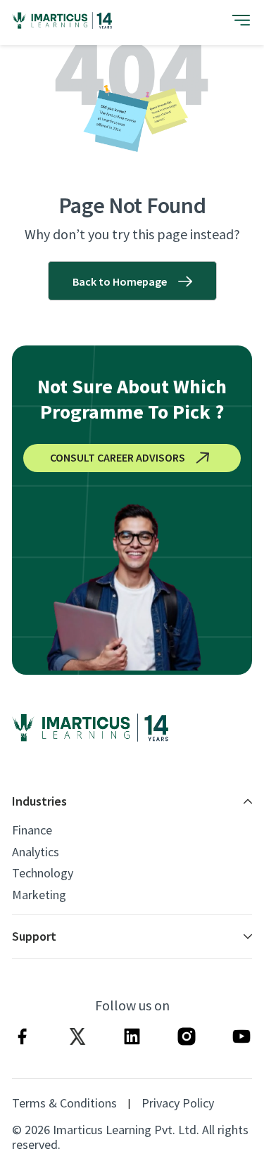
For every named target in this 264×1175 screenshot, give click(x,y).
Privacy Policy (178, 1103)
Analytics (35, 852)
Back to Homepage (120, 281)
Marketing (39, 895)
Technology (42, 873)
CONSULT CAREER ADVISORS (117, 457)
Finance (32, 830)
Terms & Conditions (64, 1103)
